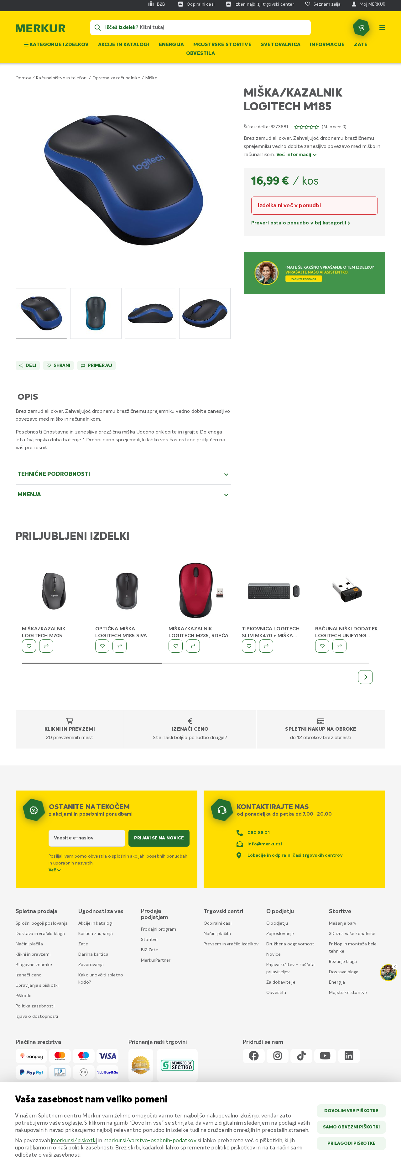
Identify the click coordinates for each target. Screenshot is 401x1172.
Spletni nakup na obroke (320, 729)
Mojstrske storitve (222, 44)
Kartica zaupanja (95, 934)
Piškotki (24, 996)
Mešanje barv (342, 923)
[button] (123, 180)
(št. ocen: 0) (334, 127)
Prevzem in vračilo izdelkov (231, 944)
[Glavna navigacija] (382, 27)
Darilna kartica (93, 954)
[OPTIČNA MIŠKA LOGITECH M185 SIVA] (127, 592)
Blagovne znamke (34, 965)
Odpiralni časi (218, 923)
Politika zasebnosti (35, 1006)
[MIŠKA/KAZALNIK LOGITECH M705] (54, 592)
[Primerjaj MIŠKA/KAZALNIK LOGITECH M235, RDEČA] (193, 646)
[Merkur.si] (40, 29)
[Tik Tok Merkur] (301, 1056)
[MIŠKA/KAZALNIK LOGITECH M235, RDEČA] (200, 592)
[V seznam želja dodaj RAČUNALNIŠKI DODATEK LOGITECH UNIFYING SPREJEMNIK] (322, 646)
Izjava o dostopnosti (37, 1016)
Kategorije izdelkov (59, 44)
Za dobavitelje (280, 982)
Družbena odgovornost (290, 944)
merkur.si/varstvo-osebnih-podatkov (149, 1140)
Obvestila (200, 53)
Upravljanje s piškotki (37, 985)
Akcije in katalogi (123, 44)
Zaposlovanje (280, 934)
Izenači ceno (190, 729)
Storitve (149, 940)
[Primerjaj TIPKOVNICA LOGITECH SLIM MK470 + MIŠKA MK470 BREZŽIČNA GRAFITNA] (266, 646)
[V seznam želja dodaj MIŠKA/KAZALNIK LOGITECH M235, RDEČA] (176, 646)
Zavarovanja (91, 965)
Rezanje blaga (343, 961)
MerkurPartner (156, 960)
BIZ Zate (149, 950)
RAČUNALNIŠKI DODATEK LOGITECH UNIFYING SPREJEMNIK (346, 636)
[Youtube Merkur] (325, 1056)
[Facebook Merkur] (253, 1056)
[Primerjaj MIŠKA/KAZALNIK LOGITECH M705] (46, 646)
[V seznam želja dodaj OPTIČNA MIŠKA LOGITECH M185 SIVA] (102, 646)
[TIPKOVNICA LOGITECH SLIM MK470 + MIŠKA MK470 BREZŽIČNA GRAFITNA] (274, 592)
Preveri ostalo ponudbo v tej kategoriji (299, 223)
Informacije (327, 44)
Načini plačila (29, 944)
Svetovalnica (280, 44)
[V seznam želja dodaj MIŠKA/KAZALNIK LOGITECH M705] (29, 646)
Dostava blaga (344, 972)
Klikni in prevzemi (69, 729)
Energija (171, 44)
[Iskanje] (97, 27)
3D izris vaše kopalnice (352, 934)
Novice (273, 954)
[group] (41, 313)
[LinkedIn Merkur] (349, 1056)
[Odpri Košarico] (361, 27)
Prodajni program (158, 929)
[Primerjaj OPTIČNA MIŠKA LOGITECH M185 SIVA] (119, 646)
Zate (360, 44)
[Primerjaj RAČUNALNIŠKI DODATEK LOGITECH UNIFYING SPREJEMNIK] (339, 646)
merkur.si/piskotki (74, 1140)
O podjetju (277, 923)
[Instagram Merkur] (277, 1056)
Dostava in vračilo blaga (40, 934)
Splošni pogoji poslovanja (42, 923)
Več (53, 870)
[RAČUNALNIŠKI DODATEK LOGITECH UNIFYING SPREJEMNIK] (347, 592)
